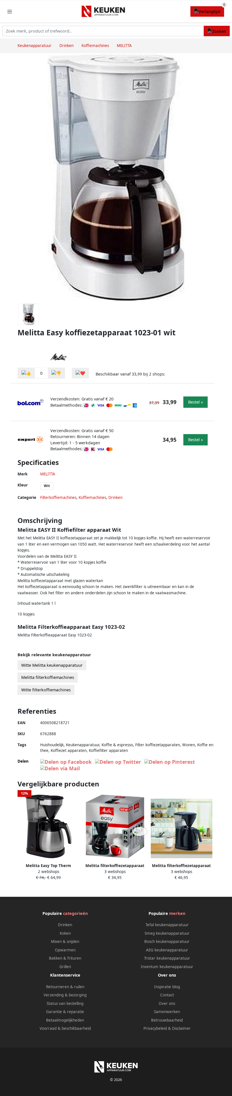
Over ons (167, 1003)
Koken (65, 933)
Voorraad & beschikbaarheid (65, 1028)
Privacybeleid (155, 1028)
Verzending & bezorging (65, 995)
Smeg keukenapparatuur (167, 933)
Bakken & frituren (65, 958)
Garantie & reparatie (65, 1011)
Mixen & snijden (65, 941)
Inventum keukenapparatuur (167, 966)
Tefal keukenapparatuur (167, 924)
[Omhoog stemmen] (26, 373)
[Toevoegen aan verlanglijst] (80, 373)
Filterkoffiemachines (58, 497)
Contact (167, 995)
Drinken (115, 497)
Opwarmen (65, 950)
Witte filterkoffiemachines (46, 689)
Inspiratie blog (167, 986)
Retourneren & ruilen (65, 986)
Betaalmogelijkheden (65, 1020)
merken (177, 913)
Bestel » (195, 402)
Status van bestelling (65, 1003)
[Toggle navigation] (9, 11)
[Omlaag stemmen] (56, 373)
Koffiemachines (92, 497)
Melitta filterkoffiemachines (47, 677)
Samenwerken (167, 1011)
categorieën (75, 913)
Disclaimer (181, 1028)
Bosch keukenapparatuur (167, 941)
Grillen (65, 966)
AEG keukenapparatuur (167, 950)
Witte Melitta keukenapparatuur (52, 665)
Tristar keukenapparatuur (167, 958)
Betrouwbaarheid (167, 1020)
